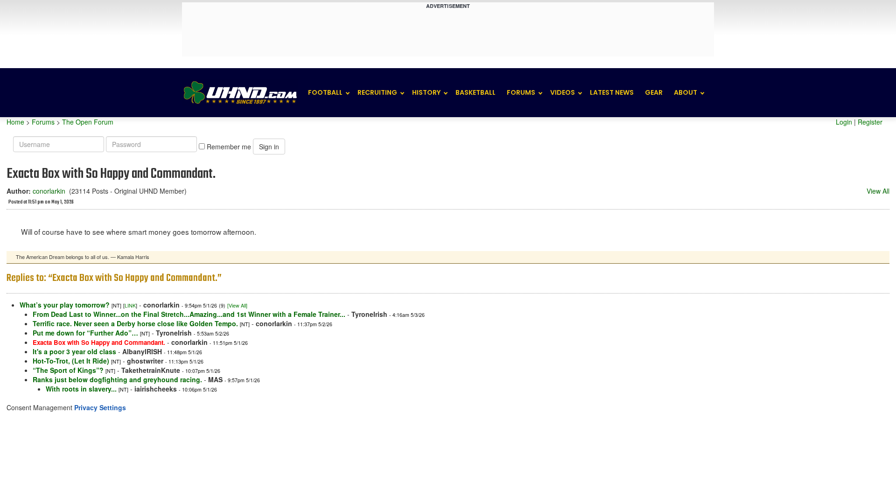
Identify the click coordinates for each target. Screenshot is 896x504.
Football (325, 92)
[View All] (237, 305)
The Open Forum (87, 121)
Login (844, 121)
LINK (130, 305)
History (426, 92)
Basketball (475, 92)
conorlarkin (49, 191)
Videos (562, 92)
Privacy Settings (100, 407)
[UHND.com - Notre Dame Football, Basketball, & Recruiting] (240, 92)
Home (15, 121)
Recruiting (377, 92)
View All (878, 191)
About (685, 92)
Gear (654, 92)
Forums (521, 92)
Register (870, 121)
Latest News (612, 92)
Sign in (269, 146)
